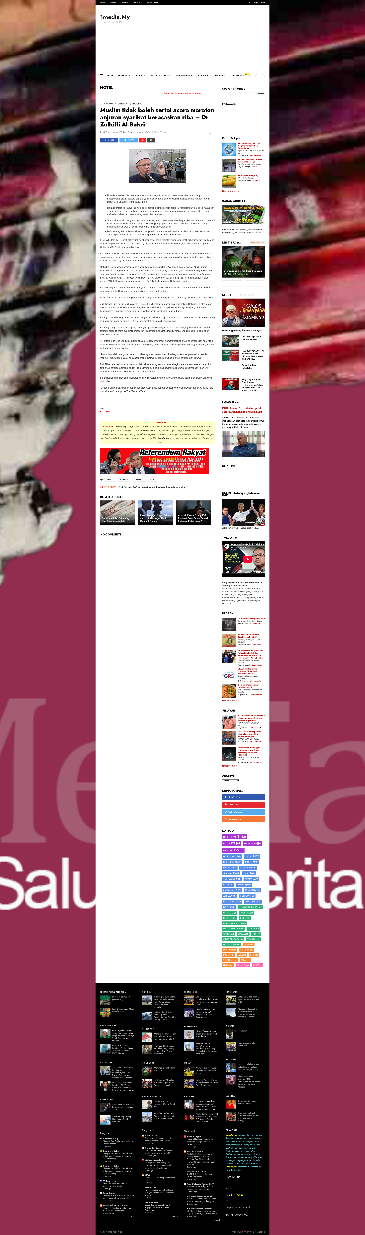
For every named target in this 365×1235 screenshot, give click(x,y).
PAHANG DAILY (195, 1151)
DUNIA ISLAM (229, 944)
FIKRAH (226, 965)
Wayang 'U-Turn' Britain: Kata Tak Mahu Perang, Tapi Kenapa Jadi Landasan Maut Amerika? (165, 1002)
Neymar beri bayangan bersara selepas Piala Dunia (206, 1070)
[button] (250, 75)
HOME (110, 75)
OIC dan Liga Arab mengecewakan (251, 338)
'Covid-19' (124, 2)
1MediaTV (228, 873)
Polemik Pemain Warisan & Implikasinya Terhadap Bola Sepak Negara (207, 1082)
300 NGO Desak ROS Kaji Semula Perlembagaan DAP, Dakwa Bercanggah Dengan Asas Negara (122, 1072)
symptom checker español (238, 1207)
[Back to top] (358, 1228)
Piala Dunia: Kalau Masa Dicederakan (123, 1010)
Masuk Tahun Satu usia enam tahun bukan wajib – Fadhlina (207, 1034)
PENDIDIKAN (229, 901)
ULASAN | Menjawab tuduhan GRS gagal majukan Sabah (247, 671)
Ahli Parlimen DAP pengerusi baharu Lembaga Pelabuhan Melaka (152, 487)
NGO (166, 75)
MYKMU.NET (151, 1187)
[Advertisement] (182, 51)
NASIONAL (123, 75)
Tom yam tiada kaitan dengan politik (248, 686)
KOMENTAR (228, 856)
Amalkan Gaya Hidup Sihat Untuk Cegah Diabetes (122, 1119)
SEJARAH (227, 918)
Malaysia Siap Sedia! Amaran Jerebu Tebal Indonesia (118, 1142)
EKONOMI (245, 867)
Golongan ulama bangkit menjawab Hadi (160, 1179)
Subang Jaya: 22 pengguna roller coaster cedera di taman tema (159, 1139)
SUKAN (246, 873)
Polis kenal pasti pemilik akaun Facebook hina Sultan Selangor (249, 734)
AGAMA (109, 103)
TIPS (254, 933)
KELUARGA (242, 965)
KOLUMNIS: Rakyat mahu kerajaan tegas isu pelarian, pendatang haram (202, 1200)
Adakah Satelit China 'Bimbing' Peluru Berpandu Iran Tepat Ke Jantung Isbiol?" (165, 1015)
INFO (252, 954)
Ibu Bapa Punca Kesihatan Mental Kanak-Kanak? (165, 1104)
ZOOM (152, 479)
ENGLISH (227, 912)
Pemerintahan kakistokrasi (249, 366)
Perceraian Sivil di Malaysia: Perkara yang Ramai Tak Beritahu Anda (118, 1197)
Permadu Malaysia (154, 1148)
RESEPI (256, 965)
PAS (225, 884)
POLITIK (154, 75)
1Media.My (115, 17)
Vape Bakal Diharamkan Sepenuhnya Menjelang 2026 (123, 1107)
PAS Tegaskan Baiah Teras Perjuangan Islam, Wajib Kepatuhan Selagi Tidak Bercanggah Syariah (123, 1035)
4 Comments (255, 166)
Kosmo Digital (194, 1136)
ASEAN (244, 960)
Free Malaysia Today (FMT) (200, 1184)
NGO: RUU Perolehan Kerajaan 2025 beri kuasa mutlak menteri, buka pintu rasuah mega (123, 1086)
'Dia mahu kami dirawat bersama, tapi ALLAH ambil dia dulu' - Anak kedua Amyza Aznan (206, 1105)
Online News (109, 1180)
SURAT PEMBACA (231, 939)
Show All (133, 1217)
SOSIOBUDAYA (183, 75)
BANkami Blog (110, 1138)
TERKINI (248, 862)
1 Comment (256, 728)
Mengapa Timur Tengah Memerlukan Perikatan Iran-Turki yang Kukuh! (165, 1036)
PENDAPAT (250, 901)
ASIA (240, 954)
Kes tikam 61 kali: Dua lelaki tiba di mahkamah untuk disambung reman (251, 718)
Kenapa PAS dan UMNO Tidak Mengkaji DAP (249, 636)
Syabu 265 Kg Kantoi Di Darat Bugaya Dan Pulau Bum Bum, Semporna (157, 1207)
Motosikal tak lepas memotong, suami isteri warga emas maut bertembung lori (200, 1142)
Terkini (113, 2)
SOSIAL (241, 933)
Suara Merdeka (111, 1151)
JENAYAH (249, 890)
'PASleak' (137, 2)
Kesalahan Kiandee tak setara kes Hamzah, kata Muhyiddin (117, 1209)
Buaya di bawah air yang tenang (121, 998)
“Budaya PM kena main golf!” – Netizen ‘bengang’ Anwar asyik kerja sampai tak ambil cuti (158, 1165)
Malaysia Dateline (154, 1160)
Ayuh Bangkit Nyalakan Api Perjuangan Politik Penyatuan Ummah (164, 1082)
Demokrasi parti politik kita (251, 618)
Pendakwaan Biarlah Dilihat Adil (247, 1044)
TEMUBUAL (228, 960)
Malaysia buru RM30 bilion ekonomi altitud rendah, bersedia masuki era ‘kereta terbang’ (118, 1156)
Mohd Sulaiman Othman (115, 1205)
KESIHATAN (228, 862)
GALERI (226, 933)
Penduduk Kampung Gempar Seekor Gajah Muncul (115, 1184)
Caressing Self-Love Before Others (247, 1102)
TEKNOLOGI (238, 75)
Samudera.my (110, 1193)
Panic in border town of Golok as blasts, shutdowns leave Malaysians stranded (159, 1192)
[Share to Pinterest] (142, 140)
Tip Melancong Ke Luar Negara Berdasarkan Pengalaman (249, 146)
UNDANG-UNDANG (248, 907)
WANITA (251, 939)
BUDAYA (227, 954)
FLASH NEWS (123, 103)
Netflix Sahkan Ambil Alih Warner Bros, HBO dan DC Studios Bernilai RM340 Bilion (207, 1117)
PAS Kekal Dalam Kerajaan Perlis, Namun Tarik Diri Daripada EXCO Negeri (122, 1049)
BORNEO (244, 895)
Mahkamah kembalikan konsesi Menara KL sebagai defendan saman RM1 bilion (248, 1012)
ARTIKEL (227, 895)
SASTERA (244, 949)
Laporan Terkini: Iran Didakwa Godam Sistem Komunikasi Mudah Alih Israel (207, 1000)
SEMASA (241, 884)
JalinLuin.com (151, 1202)
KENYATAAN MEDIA (232, 923)
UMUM (243, 918)
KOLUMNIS (220, 75)
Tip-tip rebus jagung (248, 175)
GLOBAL (139, 75)
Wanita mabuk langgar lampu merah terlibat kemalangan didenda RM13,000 (249, 751)
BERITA (247, 843)
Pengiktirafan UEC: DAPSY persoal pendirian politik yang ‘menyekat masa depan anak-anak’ (206, 1048)
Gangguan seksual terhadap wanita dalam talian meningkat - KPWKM (248, 1117)
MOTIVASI (228, 949)
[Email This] (151, 140)
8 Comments (255, 155)
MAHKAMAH (229, 890)
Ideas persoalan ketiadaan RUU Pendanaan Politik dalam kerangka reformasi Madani (249, 1081)
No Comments (256, 741)
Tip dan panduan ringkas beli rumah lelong (250, 161)
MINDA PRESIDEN (231, 928)
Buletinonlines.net (196, 1171)
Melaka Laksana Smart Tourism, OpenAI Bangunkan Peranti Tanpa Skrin (206, 1013)
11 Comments (255, 623)
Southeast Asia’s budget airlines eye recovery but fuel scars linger (202, 1188)
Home (102, 2)
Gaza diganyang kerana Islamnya (241, 330)
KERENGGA (151, 1135)
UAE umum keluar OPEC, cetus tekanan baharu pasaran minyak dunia (249, 1067)
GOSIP (247, 944)
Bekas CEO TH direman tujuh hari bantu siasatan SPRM (249, 999)
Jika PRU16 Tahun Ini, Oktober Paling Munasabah (199, 1175)
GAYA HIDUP (202, 75)
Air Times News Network (199, 1196)
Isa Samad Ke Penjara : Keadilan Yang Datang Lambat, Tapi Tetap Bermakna (164, 1049)
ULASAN (251, 928)
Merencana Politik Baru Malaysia (243, 271)
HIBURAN (244, 912)
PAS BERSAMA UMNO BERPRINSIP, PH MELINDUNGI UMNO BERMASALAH (253, 355)
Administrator (152, 2)
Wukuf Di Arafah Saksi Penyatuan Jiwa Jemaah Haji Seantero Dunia (164, 1116)
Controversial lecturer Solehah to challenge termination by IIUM (159, 1152)
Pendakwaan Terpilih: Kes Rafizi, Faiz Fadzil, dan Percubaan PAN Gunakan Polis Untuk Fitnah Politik (250, 654)
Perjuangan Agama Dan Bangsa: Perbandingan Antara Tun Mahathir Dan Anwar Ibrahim (252, 385)
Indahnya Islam (240, 1030)
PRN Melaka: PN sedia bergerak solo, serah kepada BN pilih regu (242, 410)
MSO (147, 1175)
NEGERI (226, 867)
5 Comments (255, 180)
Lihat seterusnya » (230, 191)
